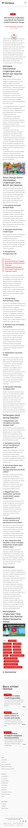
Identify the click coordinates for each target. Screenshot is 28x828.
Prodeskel (3, 803)
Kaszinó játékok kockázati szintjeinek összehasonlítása (13, 736)
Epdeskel (3, 806)
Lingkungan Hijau (10, 658)
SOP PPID (3, 762)
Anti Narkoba (4, 785)
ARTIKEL (12, 14)
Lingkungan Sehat (11, 664)
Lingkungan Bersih (17, 655)
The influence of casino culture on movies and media (12, 716)
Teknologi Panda (17, 819)
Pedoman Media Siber (9, 825)
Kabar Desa (7, 694)
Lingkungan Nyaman (11, 661)
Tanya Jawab (20, 825)
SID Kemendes (4, 808)
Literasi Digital (4, 783)
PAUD (2, 796)
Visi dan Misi (4, 759)
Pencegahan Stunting (6, 792)
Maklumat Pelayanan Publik (7, 768)
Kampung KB (4, 776)
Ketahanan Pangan (5, 794)
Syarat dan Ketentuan (18, 823)
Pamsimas (3, 787)
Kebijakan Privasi (7, 823)
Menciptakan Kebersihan (13, 667)
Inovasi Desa (4, 778)
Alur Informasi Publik (6, 764)
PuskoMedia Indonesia (15, 26)
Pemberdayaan (4, 780)
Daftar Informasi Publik (6, 766)
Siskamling (3, 789)
